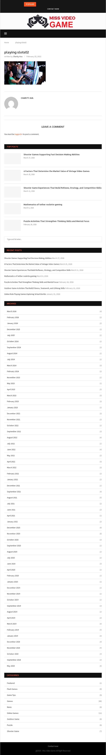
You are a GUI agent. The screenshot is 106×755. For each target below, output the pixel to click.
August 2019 (12, 612)
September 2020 (14, 545)
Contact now (53, 9)
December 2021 (13, 485)
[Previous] (38, 4)
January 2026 (12, 323)
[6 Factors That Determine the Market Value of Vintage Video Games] (12, 175)
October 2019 (12, 600)
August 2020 (12, 551)
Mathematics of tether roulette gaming (43, 204)
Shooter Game (54, 731)
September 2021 (14, 491)
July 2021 (11, 503)
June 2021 (11, 509)
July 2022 (11, 443)
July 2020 (11, 558)
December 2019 (13, 588)
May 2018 (11, 666)
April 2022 (11, 461)
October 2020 (12, 539)
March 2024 (11, 365)
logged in (18, 134)
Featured (54, 683)
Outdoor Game (54, 719)
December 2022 (13, 413)
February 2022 (13, 473)
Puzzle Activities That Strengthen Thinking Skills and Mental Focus (56, 221)
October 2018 (12, 654)
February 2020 (13, 575)
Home (6, 42)
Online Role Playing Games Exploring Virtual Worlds (25, 294)
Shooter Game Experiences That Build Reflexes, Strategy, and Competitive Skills (62, 188)
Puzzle (54, 725)
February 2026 (13, 317)
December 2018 (13, 642)
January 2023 (12, 407)
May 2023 (11, 383)
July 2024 (11, 359)
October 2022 (12, 425)
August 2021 (12, 497)
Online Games (54, 713)
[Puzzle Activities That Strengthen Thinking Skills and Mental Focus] (12, 225)
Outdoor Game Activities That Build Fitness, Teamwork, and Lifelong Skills (34, 288)
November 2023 (13, 377)
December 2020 (13, 527)
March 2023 (11, 395)
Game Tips (54, 695)
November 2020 (13, 533)
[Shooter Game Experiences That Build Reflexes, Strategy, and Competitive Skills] (12, 192)
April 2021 (11, 515)
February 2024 (13, 371)
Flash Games (54, 689)
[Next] (42, 4)
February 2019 (13, 630)
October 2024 (12, 341)
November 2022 (13, 419)
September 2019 (14, 606)
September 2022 (14, 431)
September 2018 (14, 660)
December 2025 (13, 329)
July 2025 (11, 335)
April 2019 (11, 618)
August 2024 (12, 353)
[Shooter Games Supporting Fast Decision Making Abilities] (12, 158)
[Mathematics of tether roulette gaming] (12, 208)
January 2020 (12, 581)
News (54, 707)
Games (54, 701)
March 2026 (11, 311)
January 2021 (12, 521)
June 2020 (11, 563)
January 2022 (12, 479)
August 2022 (12, 437)
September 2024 (14, 347)
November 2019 (13, 593)
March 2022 (11, 467)
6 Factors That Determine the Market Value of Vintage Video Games (56, 171)
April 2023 (11, 389)
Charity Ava (17, 56)
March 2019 (11, 623)
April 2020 (11, 569)
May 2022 (11, 455)
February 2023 (13, 401)
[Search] (100, 34)
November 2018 (13, 648)
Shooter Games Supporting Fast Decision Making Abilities (52, 154)
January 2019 (12, 636)
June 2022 (11, 449)
